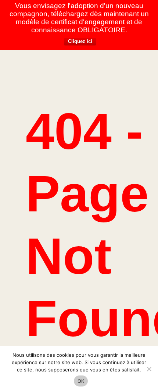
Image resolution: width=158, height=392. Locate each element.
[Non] (148, 369)
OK (81, 381)
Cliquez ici (80, 41)
